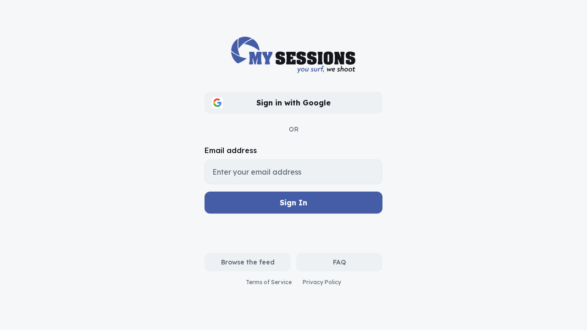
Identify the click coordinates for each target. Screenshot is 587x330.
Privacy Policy (322, 282)
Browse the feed (248, 262)
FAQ (339, 262)
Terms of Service (269, 282)
